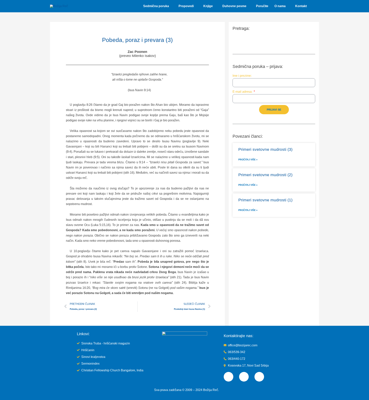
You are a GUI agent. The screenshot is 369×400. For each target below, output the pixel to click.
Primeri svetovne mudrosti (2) (265, 174)
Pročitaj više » (248, 159)
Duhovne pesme (234, 6)
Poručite (262, 6)
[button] (314, 6)
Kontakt (301, 6)
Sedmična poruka (156, 6)
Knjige (208, 6)
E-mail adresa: (243, 91)
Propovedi (186, 6)
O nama (280, 6)
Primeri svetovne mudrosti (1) (265, 200)
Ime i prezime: (242, 75)
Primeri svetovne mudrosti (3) (265, 149)
